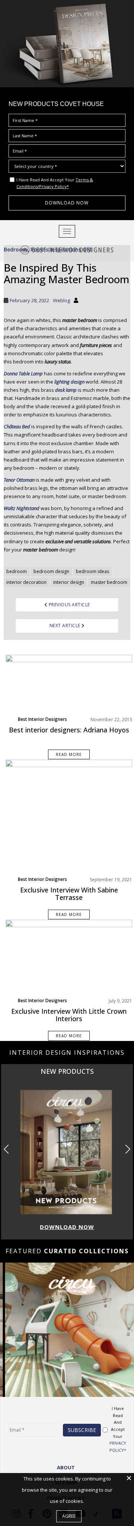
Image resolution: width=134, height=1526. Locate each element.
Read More (69, 754)
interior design (68, 582)
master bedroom (109, 582)
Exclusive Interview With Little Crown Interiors (69, 1015)
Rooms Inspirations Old (61, 249)
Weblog (61, 300)
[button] (127, 1149)
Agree (69, 1516)
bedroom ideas (92, 571)
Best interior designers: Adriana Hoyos (69, 729)
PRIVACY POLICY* (117, 1446)
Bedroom (16, 249)
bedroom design (51, 571)
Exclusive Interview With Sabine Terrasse (69, 893)
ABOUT (66, 1467)
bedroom (16, 571)
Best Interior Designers (42, 719)
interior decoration (26, 582)
